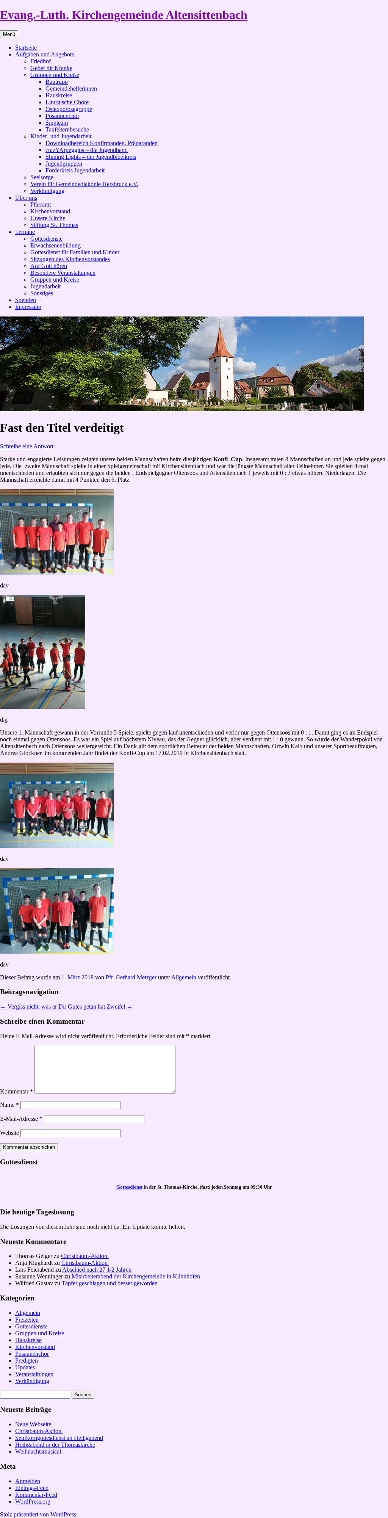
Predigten (26, 1360)
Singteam (56, 122)
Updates (25, 1367)
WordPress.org (32, 1501)
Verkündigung (47, 191)
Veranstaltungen (34, 1374)
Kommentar (16, 1091)
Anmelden (27, 1481)
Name (9, 1104)
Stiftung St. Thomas (54, 225)
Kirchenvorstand (50, 211)
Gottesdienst (129, 1187)
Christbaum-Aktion (85, 1256)
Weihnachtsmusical (38, 1451)
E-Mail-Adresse (21, 1118)
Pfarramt (40, 204)
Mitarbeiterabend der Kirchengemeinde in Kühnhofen (136, 1276)
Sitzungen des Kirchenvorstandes (70, 259)
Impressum (28, 307)
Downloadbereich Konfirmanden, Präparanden (101, 143)
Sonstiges (41, 293)
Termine (25, 232)
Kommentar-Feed (36, 1494)
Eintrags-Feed (31, 1488)
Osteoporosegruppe (68, 109)
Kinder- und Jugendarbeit (60, 136)
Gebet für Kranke (51, 68)
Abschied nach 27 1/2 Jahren (96, 1269)
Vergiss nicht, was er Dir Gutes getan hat (52, 1006)
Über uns (26, 197)
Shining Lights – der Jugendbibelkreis (90, 157)
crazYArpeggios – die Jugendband (86, 150)
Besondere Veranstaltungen (62, 272)
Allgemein (183, 977)
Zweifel (119, 1006)
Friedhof (40, 61)
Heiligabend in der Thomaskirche (55, 1444)
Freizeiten (27, 1319)
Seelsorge (41, 177)
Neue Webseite (33, 1424)
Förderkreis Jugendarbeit (75, 170)
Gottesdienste (46, 238)
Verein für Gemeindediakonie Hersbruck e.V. (84, 184)
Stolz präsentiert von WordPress (38, 1514)
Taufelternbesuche (67, 129)
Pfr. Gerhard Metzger (131, 977)
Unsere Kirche (47, 218)
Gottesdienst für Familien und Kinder (74, 252)
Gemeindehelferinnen (71, 88)
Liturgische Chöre (67, 102)
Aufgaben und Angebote (44, 54)
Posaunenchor (62, 116)
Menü (9, 34)
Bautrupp (56, 81)
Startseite (26, 47)
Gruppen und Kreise (54, 75)
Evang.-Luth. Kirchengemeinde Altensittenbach (123, 15)
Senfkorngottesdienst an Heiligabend (59, 1438)
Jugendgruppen (63, 163)
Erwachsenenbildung (55, 245)
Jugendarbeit (45, 286)
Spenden (25, 300)
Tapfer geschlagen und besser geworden (110, 1283)
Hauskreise (58, 95)
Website (9, 1132)
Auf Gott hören (48, 266)
